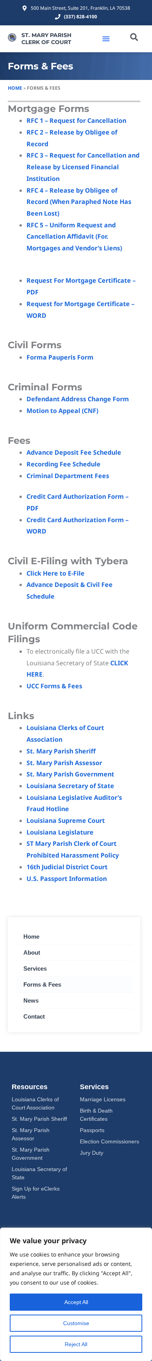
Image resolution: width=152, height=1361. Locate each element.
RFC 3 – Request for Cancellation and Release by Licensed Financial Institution (83, 167)
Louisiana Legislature (60, 832)
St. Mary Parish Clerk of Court (46, 39)
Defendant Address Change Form (78, 399)
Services (35, 968)
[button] (106, 38)
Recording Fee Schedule (64, 464)
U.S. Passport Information (67, 878)
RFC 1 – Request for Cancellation (76, 120)
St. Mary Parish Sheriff (61, 751)
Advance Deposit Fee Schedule (74, 452)
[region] (76, 1294)
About (31, 952)
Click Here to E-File (56, 573)
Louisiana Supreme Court (66, 820)
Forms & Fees (42, 984)
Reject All (76, 1344)
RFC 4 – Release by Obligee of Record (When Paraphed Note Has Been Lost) (79, 202)
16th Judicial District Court (67, 867)
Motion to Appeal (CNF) (62, 410)
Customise (76, 1323)
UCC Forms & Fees (54, 686)
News (31, 1000)
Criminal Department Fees (68, 475)
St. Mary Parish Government (70, 774)
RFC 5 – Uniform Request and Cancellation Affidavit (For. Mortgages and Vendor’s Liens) (74, 236)
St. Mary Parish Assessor (64, 762)
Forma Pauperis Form (60, 357)
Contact (34, 1016)
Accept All (76, 1302)
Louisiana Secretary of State (70, 786)
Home (15, 88)
